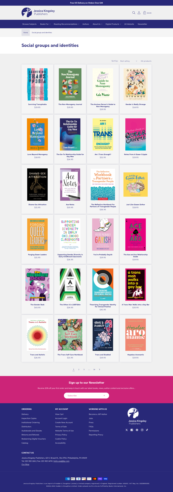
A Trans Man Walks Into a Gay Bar (135, 305)
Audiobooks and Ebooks (32, 431)
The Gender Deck (37, 305)
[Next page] (99, 369)
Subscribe (72, 395)
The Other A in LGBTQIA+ (70, 305)
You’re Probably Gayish (102, 255)
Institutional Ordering (31, 422)
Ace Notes (70, 204)
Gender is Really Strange (136, 104)
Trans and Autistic (37, 355)
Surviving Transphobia (37, 104)
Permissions (94, 431)
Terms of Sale (61, 426)
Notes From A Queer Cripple (135, 154)
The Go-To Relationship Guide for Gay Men (70, 155)
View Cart (59, 414)
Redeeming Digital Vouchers (34, 439)
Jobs (91, 418)
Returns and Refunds (30, 435)
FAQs (91, 426)
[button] (134, 13)
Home (25, 32)
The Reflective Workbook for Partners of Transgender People (103, 205)
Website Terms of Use (64, 431)
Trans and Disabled (103, 355)
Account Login (61, 418)
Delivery (25, 414)
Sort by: (115, 61)
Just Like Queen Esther (135, 204)
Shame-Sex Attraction (37, 204)
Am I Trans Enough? (103, 154)
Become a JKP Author (98, 414)
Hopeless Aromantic (135, 355)
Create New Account (64, 422)
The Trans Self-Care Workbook (70, 355)
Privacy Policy (61, 435)
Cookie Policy (60, 439)
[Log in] (139, 12)
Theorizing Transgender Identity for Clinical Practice (103, 306)
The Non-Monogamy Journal (70, 104)
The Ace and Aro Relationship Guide (136, 256)
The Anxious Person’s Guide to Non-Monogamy (103, 105)
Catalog (25, 443)
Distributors (26, 426)
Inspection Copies (29, 418)
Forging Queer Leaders (37, 255)
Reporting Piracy (96, 435)
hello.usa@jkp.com (61, 461)
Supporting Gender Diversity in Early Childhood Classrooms (70, 256)
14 (94, 369)
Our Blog (25, 464)
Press (91, 422)
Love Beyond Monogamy (37, 154)
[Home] (38, 13)
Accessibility (60, 443)
